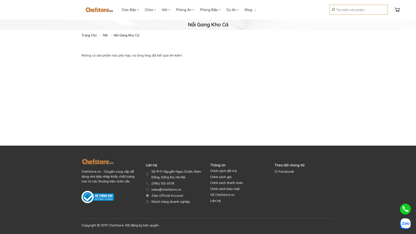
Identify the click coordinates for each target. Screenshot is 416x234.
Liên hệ (215, 201)
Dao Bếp (129, 10)
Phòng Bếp (209, 10)
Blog (248, 10)
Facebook (286, 171)
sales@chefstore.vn (166, 189)
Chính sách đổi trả (223, 171)
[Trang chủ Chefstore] (99, 10)
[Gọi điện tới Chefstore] (405, 209)
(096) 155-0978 (162, 183)
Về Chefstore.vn (222, 195)
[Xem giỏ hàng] (397, 10)
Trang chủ (89, 35)
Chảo (149, 10)
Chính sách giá (220, 177)
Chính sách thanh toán (226, 183)
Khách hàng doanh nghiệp (170, 202)
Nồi (165, 10)
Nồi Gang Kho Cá (126, 35)
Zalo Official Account (167, 195)
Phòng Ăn (184, 10)
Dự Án (231, 10)
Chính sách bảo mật (225, 189)
